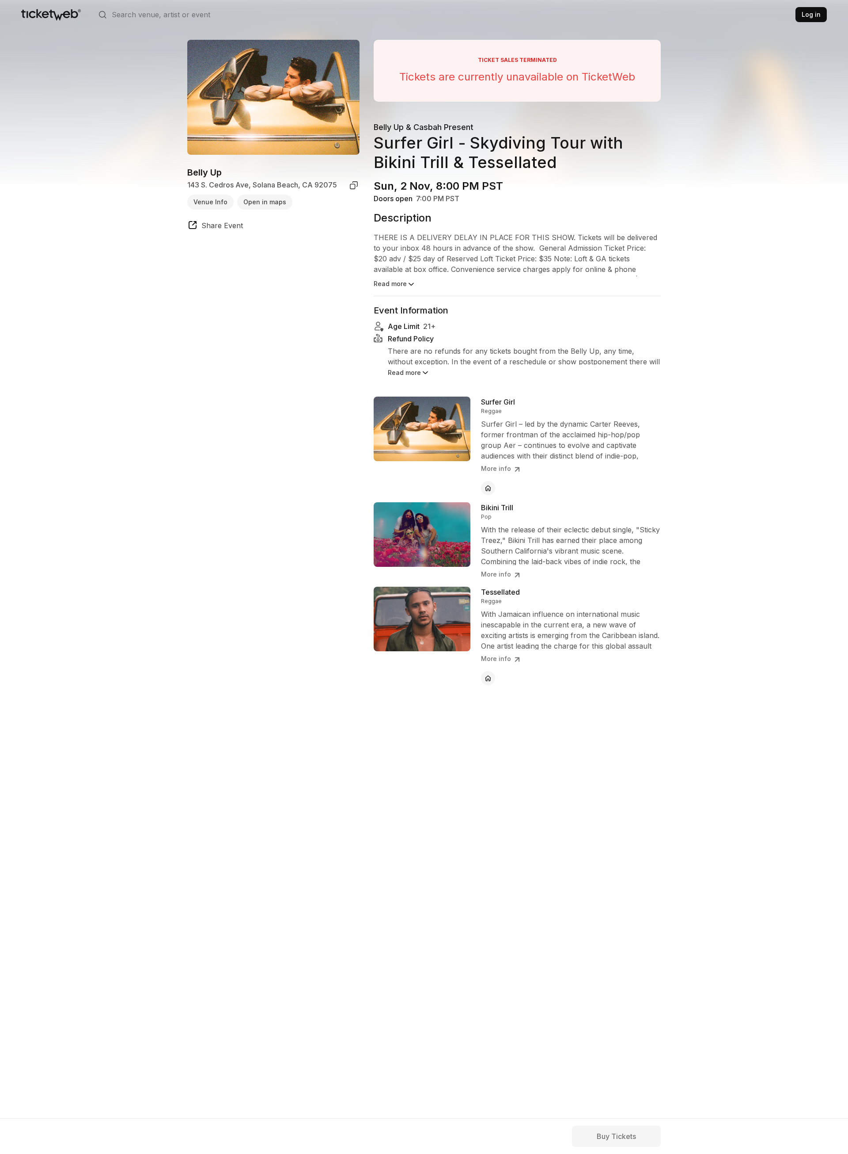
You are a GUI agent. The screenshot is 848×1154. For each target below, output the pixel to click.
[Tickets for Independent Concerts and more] (51, 15)
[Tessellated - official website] (488, 678)
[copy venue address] (354, 185)
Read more (390, 283)
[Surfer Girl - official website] (488, 488)
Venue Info (210, 202)
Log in (811, 14)
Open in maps (264, 202)
